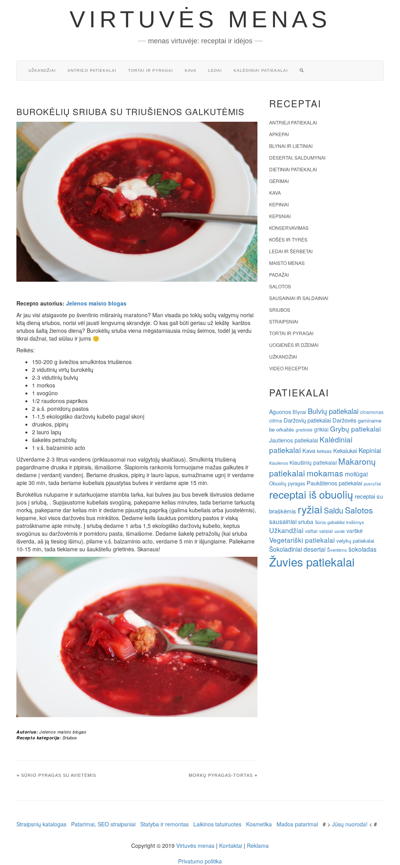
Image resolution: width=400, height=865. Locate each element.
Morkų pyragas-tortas (221, 775)
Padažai (279, 274)
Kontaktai (230, 845)
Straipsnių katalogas (41, 824)
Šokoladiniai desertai (297, 549)
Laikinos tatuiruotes (217, 824)
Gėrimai (279, 181)
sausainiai (282, 521)
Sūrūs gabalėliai (330, 522)
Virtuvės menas (200, 19)
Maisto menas (287, 262)
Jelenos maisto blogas (96, 303)
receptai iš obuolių (311, 494)
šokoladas (362, 549)
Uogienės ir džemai (293, 344)
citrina (275, 420)
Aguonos (280, 412)
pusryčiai (372, 483)
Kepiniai (279, 204)
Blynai (299, 412)
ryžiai (310, 509)
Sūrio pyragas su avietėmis (58, 775)
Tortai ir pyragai (150, 70)
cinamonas (372, 412)
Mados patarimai (297, 824)
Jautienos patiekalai (293, 440)
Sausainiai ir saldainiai (298, 298)
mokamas (325, 473)
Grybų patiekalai (355, 428)
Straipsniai (283, 321)
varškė (354, 531)
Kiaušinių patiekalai (313, 462)
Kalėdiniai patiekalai (261, 70)
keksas (324, 451)
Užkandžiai (42, 70)
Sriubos (69, 738)
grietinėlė (304, 430)
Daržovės (344, 420)
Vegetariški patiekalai (302, 540)
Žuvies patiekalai (312, 561)
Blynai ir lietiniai (290, 145)
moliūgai (356, 473)
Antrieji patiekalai (92, 70)
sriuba (305, 522)
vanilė (339, 531)
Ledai (215, 70)
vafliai (311, 531)
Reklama (258, 845)
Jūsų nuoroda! (350, 824)
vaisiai (326, 531)
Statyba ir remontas (164, 824)
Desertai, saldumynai (297, 157)
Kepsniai (280, 216)
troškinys (355, 522)
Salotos (280, 286)
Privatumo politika (200, 861)
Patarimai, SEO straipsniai (103, 824)
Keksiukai (345, 450)
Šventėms (337, 550)
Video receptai (288, 368)
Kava (190, 70)
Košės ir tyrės (288, 239)
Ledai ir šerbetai (290, 251)
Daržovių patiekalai (307, 420)
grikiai (321, 429)
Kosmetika (259, 824)
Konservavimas (289, 227)
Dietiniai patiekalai (293, 169)
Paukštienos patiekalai (334, 483)
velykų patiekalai (355, 540)
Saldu (333, 510)
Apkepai (279, 134)
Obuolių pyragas (287, 483)
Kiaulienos (278, 463)
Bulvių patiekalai (333, 411)
